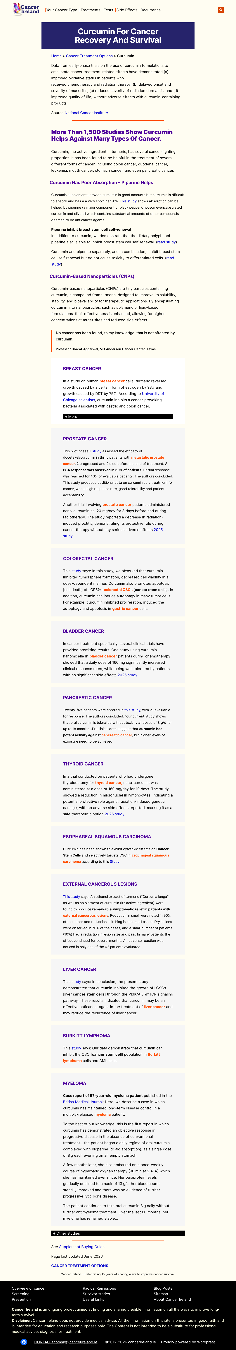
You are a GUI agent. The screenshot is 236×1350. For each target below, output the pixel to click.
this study (132, 710)
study (96, 451)
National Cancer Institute (86, 113)
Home (56, 56)
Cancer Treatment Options (89, 56)
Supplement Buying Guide (82, 1247)
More (72, 416)
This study (128, 201)
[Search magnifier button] (221, 10)
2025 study (127, 675)
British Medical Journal (83, 1102)
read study (166, 242)
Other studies (68, 1233)
